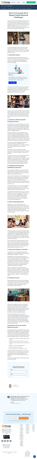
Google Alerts (21, 308)
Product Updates (23, 8)
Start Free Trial (23, 418)
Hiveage (14, 114)
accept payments (14, 116)
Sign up (33, 426)
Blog (27, 433)
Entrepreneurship (4, 8)
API (33, 429)
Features (13, 2)
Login (33, 427)
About (27, 426)
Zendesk (10, 152)
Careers (27, 428)
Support (33, 428)
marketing (22, 28)
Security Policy (27, 456)
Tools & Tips (17, 8)
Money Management (11, 8)
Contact (27, 427)
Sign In (24, 2)
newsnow (23, 312)
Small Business (29, 8)
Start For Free (31, 2)
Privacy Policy (27, 453)
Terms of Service (27, 452)
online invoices (13, 110)
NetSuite (9, 153)
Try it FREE (12, 82)
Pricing (18, 2)
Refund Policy (27, 454)
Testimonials (27, 429)
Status (33, 430)
